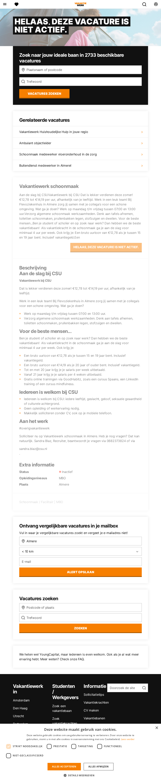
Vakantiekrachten (96, 702)
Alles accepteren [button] (64, 766)
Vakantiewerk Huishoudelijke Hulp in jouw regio (53, 132)
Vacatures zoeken (44, 94)
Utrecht (18, 716)
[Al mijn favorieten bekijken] (16, 4)
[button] (80, 775)
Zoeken (80, 628)
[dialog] (80, 753)
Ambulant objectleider (35, 143)
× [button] (156, 727)
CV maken (91, 710)
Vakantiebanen (94, 718)
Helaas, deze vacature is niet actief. (106, 247)
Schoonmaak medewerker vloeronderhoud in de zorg (58, 154)
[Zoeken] (146, 4)
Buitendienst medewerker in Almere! (45, 165)
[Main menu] (4, 4)
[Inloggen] (156, 4)
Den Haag (20, 708)
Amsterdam (21, 700)
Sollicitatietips (94, 695)
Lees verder (127, 739)
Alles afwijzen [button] (98, 766)
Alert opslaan (80, 572)
